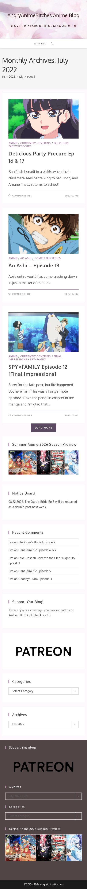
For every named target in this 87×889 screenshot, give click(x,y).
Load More (43, 427)
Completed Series (47, 258)
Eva (10, 542)
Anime (12, 143)
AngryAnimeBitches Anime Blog (43, 15)
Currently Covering (35, 143)
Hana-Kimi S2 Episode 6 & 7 (37, 550)
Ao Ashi (25, 258)
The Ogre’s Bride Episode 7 (36, 542)
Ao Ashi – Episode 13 (33, 265)
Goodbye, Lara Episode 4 (35, 579)
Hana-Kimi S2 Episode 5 (34, 571)
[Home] (3, 76)
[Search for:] (50, 43)
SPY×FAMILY (38, 359)
